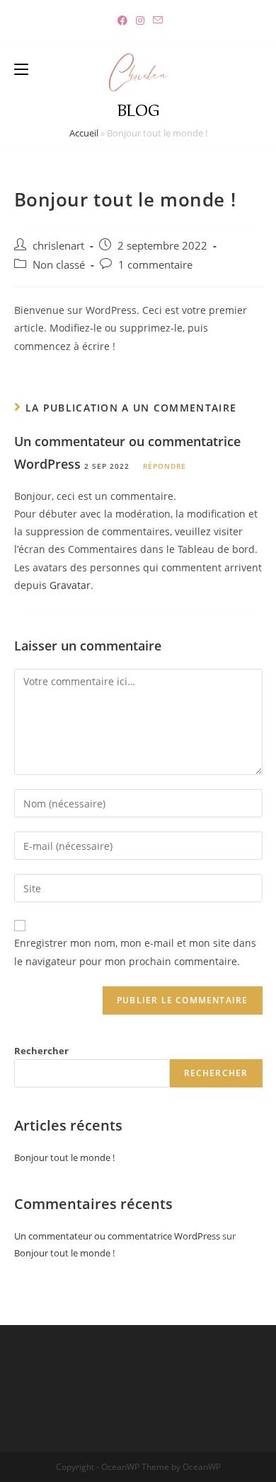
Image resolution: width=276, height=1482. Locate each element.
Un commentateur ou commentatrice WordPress (117, 1236)
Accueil (83, 133)
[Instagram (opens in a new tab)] (140, 20)
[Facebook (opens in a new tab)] (122, 20)
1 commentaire (155, 265)
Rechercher (41, 1050)
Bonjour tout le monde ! (64, 1157)
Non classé (59, 265)
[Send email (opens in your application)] (156, 20)
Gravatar (70, 585)
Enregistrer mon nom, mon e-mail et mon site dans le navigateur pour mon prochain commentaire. (135, 951)
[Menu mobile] (21, 68)
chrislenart (58, 245)
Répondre (164, 466)
